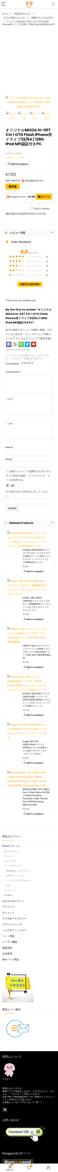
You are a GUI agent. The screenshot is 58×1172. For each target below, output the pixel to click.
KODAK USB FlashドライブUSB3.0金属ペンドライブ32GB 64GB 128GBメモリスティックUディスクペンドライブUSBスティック (37, 699)
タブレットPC (10, 860)
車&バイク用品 (10, 959)
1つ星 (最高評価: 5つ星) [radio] (22, 363)
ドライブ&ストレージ (14, 17)
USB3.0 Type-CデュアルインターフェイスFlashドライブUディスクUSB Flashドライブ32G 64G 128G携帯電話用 (37, 652)
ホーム (5, 13)
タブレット (8, 856)
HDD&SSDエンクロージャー (18, 870)
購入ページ (44, 196)
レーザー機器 (9, 942)
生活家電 (7, 953)
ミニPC (7, 885)
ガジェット (8, 912)
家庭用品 (7, 948)
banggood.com (17, 196)
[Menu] (3, 4)
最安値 (13, 186)
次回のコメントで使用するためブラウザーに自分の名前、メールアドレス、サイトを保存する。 (28, 476)
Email (9, 459)
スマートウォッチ (12, 924)
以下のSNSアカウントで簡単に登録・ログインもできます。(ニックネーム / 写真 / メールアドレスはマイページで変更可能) (29, 334)
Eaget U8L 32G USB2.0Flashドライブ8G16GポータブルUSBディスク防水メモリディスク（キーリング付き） (36, 747)
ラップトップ (9, 890)
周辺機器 (8, 895)
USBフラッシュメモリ (42, 17)
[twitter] (4, 1109)
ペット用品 (8, 936)
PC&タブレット (22, 13)
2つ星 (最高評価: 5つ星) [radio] (23, 363)
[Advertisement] (29, 59)
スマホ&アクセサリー (14, 918)
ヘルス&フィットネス (14, 930)
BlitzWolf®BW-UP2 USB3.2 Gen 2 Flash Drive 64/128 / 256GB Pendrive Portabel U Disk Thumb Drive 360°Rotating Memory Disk (36, 797)
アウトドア (8, 907)
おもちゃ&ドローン (13, 901)
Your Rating (12, 363)
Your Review (13, 371)
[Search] (53, 4)
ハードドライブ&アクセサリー (19, 880)
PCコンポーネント (12, 851)
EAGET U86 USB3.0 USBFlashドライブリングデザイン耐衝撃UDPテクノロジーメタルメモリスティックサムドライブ (37, 604)
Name (10, 447)
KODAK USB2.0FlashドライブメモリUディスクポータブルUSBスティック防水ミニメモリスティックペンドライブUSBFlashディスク (37, 556)
